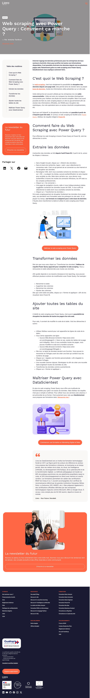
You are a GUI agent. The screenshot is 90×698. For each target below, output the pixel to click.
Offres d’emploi (35, 626)
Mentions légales (7, 611)
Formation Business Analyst (67, 608)
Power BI (61, 117)
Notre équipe (34, 623)
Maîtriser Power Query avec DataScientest (17, 109)
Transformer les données (14, 95)
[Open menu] (86, 3)
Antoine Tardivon (15, 40)
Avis (3, 600)
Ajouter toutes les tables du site (15, 102)
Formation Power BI (64, 602)
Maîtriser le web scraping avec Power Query (60, 248)
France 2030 (62, 623)
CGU (3, 613)
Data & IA (5, 17)
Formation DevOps (64, 605)
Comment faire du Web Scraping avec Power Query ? (16, 82)
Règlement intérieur (8, 602)
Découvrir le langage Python (38, 611)
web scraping (40, 84)
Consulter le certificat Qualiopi (10, 663)
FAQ (3, 605)
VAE (60, 634)
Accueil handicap (64, 631)
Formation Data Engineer (66, 600)
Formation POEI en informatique (39, 608)
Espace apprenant (11, 671)
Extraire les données (16, 89)
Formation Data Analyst (65, 594)
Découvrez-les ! (63, 397)
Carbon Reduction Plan (65, 626)
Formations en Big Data (65, 611)
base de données (39, 89)
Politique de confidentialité (10, 608)
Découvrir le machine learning (39, 600)
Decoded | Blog (35, 594)
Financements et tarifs (8, 597)
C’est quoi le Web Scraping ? (15, 74)
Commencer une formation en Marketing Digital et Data (60, 442)
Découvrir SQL (35, 613)
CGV (3, 616)
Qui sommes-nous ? (7, 594)
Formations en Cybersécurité (67, 613)
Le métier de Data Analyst (38, 605)
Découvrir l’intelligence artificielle (40, 602)
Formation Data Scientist (66, 597)
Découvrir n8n (35, 597)
